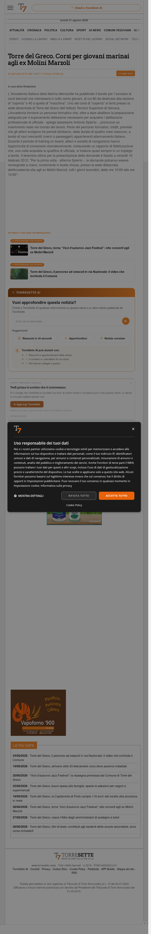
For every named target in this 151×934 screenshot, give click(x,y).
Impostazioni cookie (26, 485)
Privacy (46, 869)
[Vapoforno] (38, 713)
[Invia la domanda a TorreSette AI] (125, 321)
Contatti (34, 869)
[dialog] (74, 467)
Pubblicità (93, 869)
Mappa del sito (125, 869)
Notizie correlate (115, 338)
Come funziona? (18, 416)
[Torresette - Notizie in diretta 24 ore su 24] (74, 856)
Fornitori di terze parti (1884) (115, 463)
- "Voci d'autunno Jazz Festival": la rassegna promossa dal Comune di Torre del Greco (72, 777)
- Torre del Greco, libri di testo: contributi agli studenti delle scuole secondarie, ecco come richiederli (74, 828)
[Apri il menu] (10, 8)
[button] (28, 496)
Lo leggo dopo (125, 73)
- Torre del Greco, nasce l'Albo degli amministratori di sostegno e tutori (66, 817)
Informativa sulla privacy (56, 485)
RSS (74, 872)
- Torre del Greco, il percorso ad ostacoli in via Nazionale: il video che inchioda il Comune (73, 757)
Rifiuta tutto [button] (79, 495)
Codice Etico (60, 869)
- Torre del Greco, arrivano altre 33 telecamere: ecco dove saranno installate (70, 766)
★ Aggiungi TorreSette (27, 404)
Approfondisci (78, 338)
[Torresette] (22, 8)
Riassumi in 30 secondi (37, 338)
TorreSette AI (20, 869)
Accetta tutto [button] (116, 495)
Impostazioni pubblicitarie (43, 481)
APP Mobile (108, 869)
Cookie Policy (77, 869)
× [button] (133, 429)
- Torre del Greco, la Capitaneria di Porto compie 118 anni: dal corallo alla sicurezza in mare (75, 798)
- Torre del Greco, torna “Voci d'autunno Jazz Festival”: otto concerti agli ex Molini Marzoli (73, 809)
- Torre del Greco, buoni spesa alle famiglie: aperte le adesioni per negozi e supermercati (69, 788)
